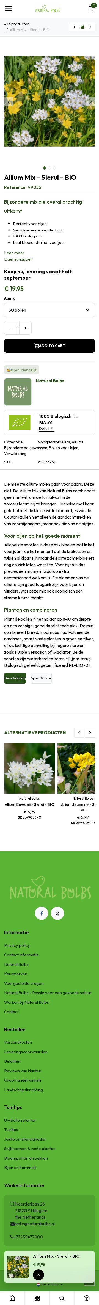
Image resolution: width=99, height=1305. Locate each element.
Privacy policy (17, 945)
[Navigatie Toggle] (8, 9)
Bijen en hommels (20, 1167)
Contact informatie (21, 954)
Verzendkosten (18, 1042)
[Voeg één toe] (25, 327)
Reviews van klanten (22, 1070)
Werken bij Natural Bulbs (26, 1002)
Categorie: (13, 441)
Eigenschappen (18, 259)
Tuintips (11, 1129)
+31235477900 (28, 1237)
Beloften (12, 1061)
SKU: (8, 462)
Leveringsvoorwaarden (26, 1051)
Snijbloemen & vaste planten (30, 1148)
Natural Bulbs (16, 964)
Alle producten (16, 23)
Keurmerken (15, 973)
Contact (11, 1011)
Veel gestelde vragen (23, 983)
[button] (8, 101)
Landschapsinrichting (23, 1089)
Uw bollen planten (20, 1120)
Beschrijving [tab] (15, 678)
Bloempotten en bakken (26, 1158)
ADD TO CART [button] (52, 345)
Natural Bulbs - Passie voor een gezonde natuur (48, 992)
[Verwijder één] (10, 327)
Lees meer (14, 252)
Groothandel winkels (23, 1080)
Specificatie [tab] (41, 678)
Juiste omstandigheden (25, 1139)
